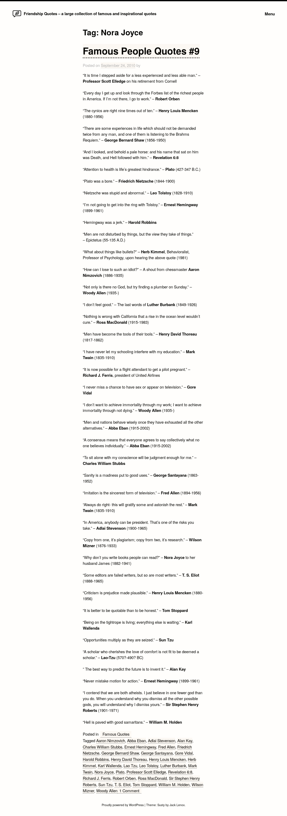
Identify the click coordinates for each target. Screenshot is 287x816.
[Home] (17, 17)
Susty (161, 805)
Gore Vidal (184, 753)
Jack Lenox (177, 805)
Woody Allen (106, 790)
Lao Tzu (130, 765)
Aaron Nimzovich (110, 740)
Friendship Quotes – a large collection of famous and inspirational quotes (90, 13)
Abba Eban (136, 740)
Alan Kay (184, 740)
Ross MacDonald (152, 778)
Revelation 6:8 (180, 772)
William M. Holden (174, 784)
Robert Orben (124, 778)
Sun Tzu (105, 784)
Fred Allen (166, 747)
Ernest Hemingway (140, 747)
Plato (120, 772)
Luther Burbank (173, 765)
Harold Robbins (96, 759)
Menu (270, 14)
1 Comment (130, 790)
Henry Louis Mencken (167, 759)
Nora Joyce (104, 772)
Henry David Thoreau (129, 759)
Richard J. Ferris (97, 778)
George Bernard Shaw (120, 753)
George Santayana (157, 753)
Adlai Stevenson (161, 740)
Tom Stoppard (144, 784)
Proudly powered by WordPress (123, 805)
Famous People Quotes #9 (141, 50)
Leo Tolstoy (148, 765)
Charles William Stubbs (102, 747)
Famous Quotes (116, 734)
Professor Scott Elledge (146, 772)
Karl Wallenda (109, 765)
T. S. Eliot (122, 784)
